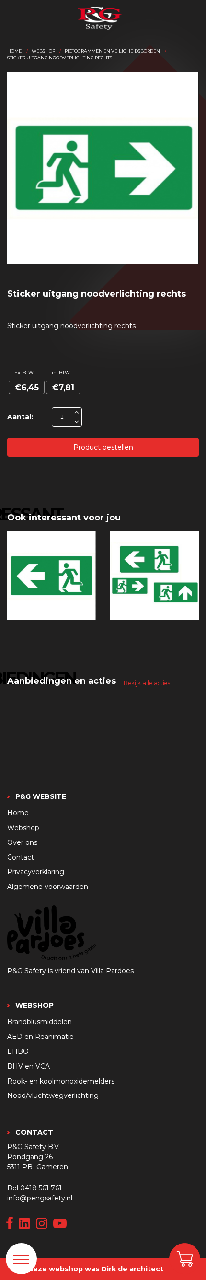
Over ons (22, 842)
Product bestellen (103, 447)
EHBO (18, 1051)
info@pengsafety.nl (39, 1198)
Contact (20, 857)
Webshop (43, 51)
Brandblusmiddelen (39, 1021)
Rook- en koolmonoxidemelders (60, 1081)
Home (14, 51)
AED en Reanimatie (40, 1036)
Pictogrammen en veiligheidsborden (112, 51)
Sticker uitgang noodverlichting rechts (59, 57)
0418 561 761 (41, 1188)
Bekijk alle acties (147, 683)
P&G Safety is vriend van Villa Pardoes (70, 971)
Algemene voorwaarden (47, 886)
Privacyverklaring (35, 871)
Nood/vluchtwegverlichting (53, 1095)
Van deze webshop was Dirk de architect (88, 1269)
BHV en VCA (28, 1066)
